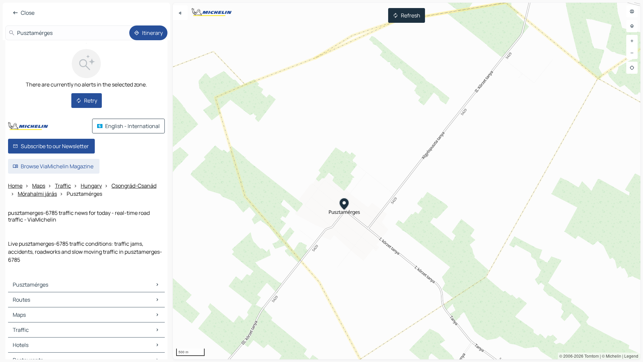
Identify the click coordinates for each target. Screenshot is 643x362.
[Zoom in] (632, 41)
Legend (631, 356)
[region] (406, 181)
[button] (344, 205)
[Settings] (632, 26)
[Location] (632, 68)
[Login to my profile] (632, 11)
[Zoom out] (632, 53)
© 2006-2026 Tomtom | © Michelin (590, 356)
